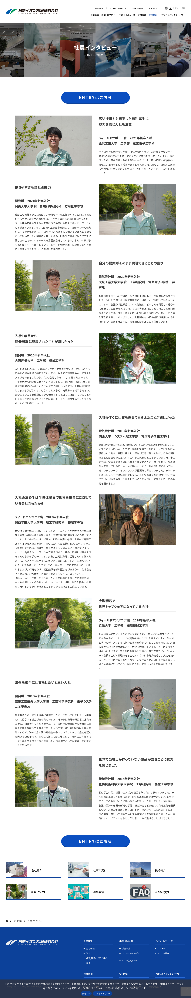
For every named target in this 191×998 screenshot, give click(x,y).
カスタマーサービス (131, 953)
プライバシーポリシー (117, 8)
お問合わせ (99, 8)
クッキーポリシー (102, 993)
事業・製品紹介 (108, 14)
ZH (183, 8)
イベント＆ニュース (126, 14)
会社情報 (90, 948)
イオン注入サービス (131, 960)
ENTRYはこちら (95, 97)
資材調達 (142, 14)
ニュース (161, 948)
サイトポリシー (137, 8)
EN (176, 8)
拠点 (88, 963)
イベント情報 (163, 953)
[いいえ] (187, 988)
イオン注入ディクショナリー (172, 14)
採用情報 (153, 14)
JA (170, 8)
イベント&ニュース (164, 941)
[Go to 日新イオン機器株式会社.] (7, 921)
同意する (86, 993)
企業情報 (94, 14)
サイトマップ (154, 8)
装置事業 (126, 948)
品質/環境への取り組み (96, 958)
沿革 (88, 953)
